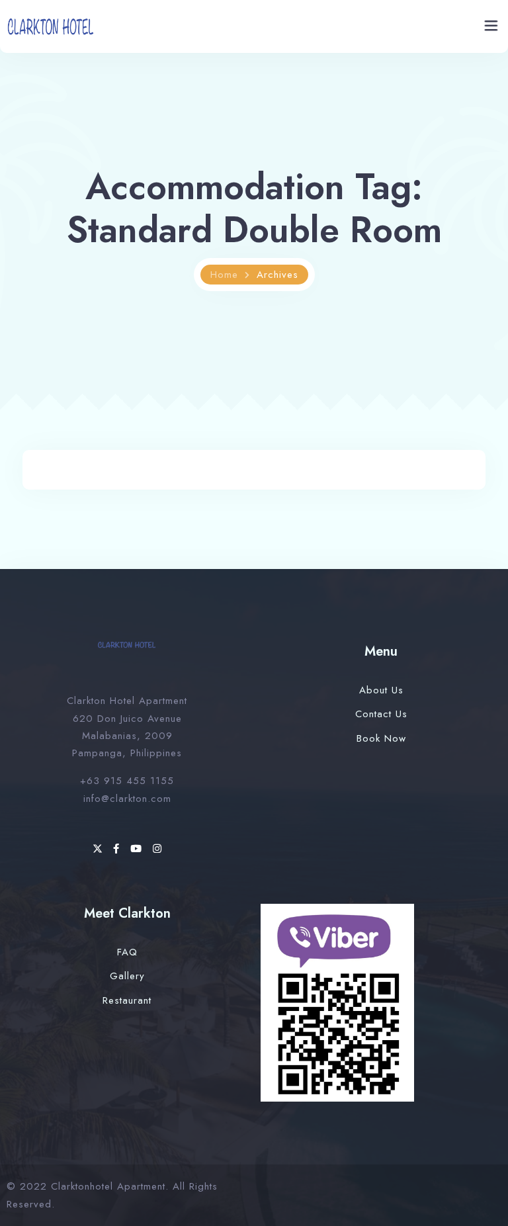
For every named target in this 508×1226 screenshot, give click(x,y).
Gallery (127, 976)
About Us (381, 690)
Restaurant (127, 1000)
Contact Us (381, 714)
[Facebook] (118, 849)
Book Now (381, 738)
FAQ (127, 952)
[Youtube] (138, 849)
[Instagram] (157, 849)
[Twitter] (99, 849)
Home (224, 274)
